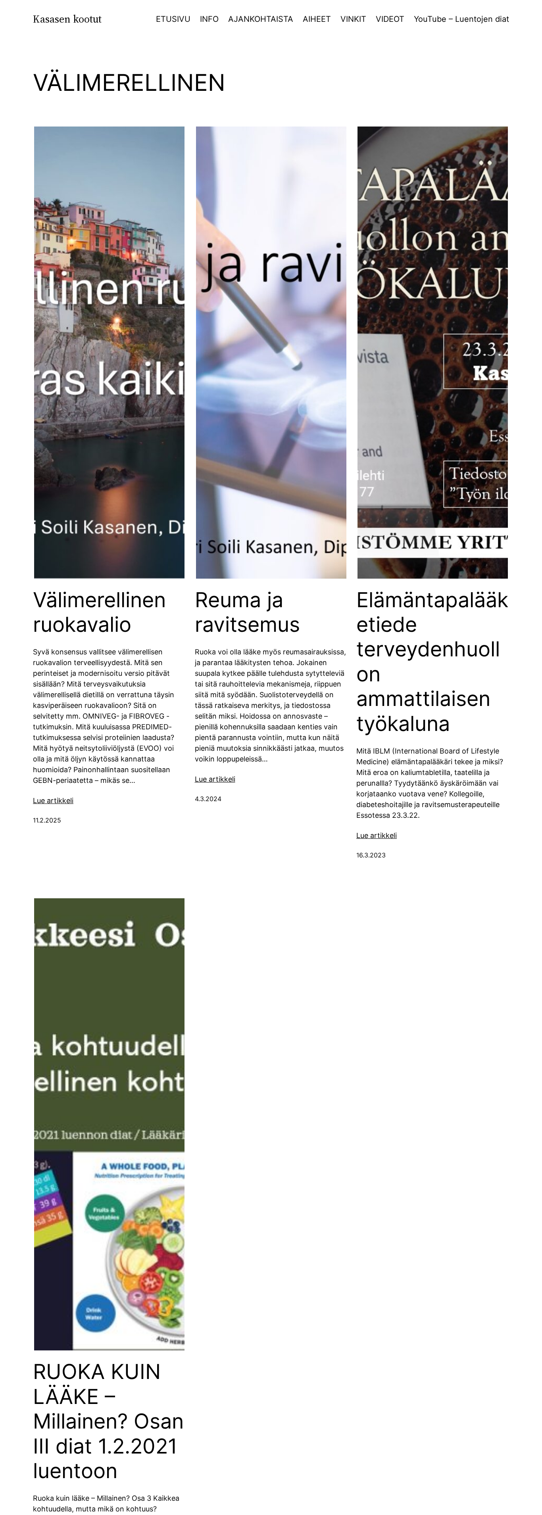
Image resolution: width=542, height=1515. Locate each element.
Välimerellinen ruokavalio (99, 612)
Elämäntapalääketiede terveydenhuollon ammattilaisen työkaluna (432, 662)
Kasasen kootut (67, 19)
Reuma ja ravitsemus (247, 612)
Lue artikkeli (53, 800)
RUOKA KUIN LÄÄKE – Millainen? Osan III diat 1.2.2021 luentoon (108, 1421)
